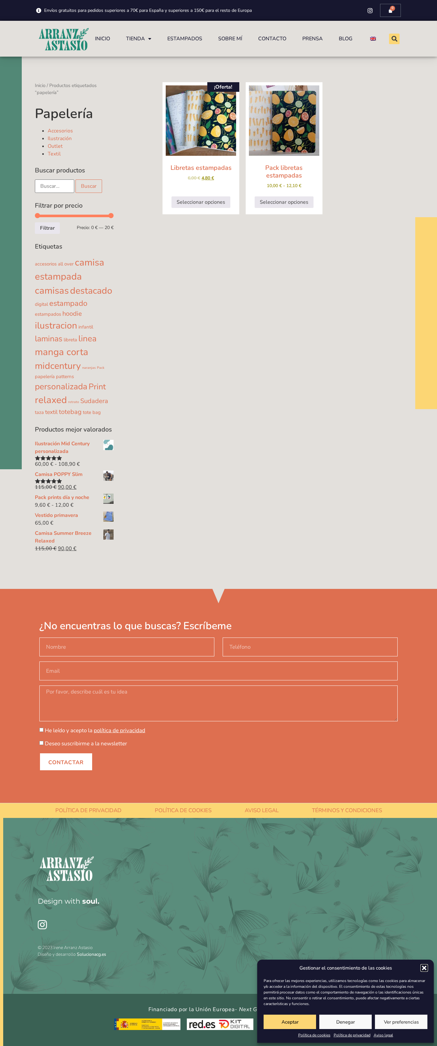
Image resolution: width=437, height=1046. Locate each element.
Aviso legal (383, 1035)
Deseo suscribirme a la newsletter (86, 743)
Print (97, 386)
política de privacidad (119, 730)
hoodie (72, 313)
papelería (45, 376)
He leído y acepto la (95, 730)
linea (87, 338)
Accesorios (60, 130)
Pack (100, 367)
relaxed (51, 399)
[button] (424, 968)
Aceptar (290, 1022)
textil (51, 412)
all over (66, 264)
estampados (48, 314)
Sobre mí (230, 38)
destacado (91, 290)
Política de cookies (314, 1035)
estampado (68, 303)
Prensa (312, 38)
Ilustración (60, 138)
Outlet (55, 146)
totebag (70, 412)
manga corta (61, 351)
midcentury (58, 366)
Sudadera (94, 401)
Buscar (89, 186)
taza (39, 412)
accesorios (46, 264)
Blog (346, 38)
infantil (85, 327)
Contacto (272, 38)
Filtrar (47, 228)
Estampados (184, 38)
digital (41, 304)
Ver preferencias (401, 1022)
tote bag (92, 412)
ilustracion (56, 325)
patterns (65, 376)
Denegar (345, 1022)
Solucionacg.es (91, 954)
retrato (73, 402)
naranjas (89, 367)
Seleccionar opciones (201, 202)
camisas (52, 290)
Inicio (102, 38)
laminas (48, 338)
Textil (54, 153)
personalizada (61, 386)
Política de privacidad (352, 1035)
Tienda (135, 38)
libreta (70, 340)
